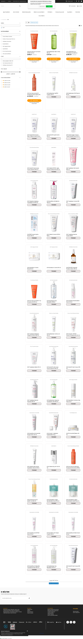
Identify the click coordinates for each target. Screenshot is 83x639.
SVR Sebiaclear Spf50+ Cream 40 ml (52, 94)
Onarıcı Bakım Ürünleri (7, 36)
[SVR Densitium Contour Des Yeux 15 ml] (73, 389)
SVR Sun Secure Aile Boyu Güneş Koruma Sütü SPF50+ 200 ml (73, 467)
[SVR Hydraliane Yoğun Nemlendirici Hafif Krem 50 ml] (73, 489)
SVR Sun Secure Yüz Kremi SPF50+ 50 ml (33, 52)
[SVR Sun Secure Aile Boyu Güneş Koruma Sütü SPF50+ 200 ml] (73, 455)
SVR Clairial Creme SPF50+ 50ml (53, 235)
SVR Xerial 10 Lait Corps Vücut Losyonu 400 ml (52, 367)
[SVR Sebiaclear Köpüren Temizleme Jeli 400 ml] (54, 389)
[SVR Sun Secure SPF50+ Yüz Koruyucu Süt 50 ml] (34, 290)
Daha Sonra (42, 6)
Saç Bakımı (69, 12)
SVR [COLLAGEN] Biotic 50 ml (72, 434)
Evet (49, 6)
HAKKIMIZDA (3, 1)
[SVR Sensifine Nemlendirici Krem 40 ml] (73, 290)
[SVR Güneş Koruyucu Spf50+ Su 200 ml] (34, 489)
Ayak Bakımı (5, 48)
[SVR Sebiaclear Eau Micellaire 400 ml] (54, 555)
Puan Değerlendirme (5, 77)
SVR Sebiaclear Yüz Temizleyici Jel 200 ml (71, 52)
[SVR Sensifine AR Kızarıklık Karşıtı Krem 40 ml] (34, 422)
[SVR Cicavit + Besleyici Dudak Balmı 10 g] (54, 422)
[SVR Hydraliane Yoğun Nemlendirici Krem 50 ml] (54, 489)
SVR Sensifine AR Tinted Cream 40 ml (53, 533)
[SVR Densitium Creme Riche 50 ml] (34, 256)
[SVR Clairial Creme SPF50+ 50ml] (54, 223)
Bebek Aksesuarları (26, 12)
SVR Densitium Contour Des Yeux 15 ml (73, 401)
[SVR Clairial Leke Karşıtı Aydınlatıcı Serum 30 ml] (34, 455)
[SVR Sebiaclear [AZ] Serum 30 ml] (73, 82)
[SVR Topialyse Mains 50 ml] (34, 356)
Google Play (51, 622)
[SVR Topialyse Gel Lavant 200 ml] (73, 157)
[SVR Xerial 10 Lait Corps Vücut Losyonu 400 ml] (54, 356)
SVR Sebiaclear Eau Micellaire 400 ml (51, 566)
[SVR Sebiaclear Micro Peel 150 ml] (54, 40)
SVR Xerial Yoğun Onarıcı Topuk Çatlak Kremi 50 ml (72, 135)
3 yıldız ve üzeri (7, 82)
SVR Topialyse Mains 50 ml (34, 367)
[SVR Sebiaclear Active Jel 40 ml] (54, 323)
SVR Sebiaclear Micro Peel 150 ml (53, 52)
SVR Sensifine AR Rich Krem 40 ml (73, 533)
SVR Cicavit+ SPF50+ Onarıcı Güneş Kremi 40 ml (73, 334)
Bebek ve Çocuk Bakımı (39, 12)
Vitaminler (77, 12)
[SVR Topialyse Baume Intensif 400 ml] (34, 389)
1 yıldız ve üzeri (7, 87)
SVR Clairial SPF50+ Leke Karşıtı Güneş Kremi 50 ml (53, 168)
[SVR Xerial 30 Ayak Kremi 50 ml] (54, 124)
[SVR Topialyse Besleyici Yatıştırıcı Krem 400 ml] (34, 323)
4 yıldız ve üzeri (7, 80)
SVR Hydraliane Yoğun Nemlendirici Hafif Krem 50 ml (73, 500)
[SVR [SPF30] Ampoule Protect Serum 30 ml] (73, 256)
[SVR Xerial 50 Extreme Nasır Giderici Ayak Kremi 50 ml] (34, 124)
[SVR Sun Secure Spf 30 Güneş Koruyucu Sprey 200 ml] (34, 82)
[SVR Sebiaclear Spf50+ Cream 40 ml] (54, 82)
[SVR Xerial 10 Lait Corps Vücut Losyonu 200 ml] (34, 157)
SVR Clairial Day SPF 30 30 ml (53, 467)
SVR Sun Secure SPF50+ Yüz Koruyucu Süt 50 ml (34, 301)
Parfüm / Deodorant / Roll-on (9, 39)
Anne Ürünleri (16, 12)
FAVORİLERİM (73, 6)
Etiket (2, 56)
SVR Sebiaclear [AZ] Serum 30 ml (73, 94)
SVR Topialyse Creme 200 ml (72, 202)
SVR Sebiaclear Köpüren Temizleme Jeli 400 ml (53, 401)
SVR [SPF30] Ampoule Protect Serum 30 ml (71, 268)
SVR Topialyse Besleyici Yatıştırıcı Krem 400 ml (33, 334)
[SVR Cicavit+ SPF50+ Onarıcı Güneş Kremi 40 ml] (73, 323)
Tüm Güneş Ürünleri (8, 63)
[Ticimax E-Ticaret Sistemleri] (41, 633)
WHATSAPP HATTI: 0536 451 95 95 (19, 1)
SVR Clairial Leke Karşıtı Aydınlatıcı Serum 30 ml (33, 467)
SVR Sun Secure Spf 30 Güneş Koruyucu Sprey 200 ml (34, 94)
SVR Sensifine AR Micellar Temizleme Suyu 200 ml (33, 566)
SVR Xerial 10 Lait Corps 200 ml (73, 566)
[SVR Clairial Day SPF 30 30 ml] (54, 455)
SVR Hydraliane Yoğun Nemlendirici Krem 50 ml (53, 500)
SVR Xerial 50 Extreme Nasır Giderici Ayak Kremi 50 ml (33, 135)
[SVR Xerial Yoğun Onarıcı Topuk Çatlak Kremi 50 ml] (73, 124)
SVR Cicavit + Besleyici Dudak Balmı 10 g (52, 434)
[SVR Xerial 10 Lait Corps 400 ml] (73, 356)
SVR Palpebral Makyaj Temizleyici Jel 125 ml (32, 202)
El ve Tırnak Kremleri (7, 51)
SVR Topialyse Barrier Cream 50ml (71, 235)
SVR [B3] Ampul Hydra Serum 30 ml (32, 235)
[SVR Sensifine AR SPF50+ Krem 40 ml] (34, 522)
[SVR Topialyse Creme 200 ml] (73, 190)
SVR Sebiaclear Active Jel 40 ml (53, 334)
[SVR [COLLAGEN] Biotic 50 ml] (73, 422)
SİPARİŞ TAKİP (70, 1)
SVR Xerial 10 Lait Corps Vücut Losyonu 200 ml (33, 168)
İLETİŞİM (9, 1)
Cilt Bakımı (50, 12)
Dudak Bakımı (5, 44)
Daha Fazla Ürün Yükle (53, 583)
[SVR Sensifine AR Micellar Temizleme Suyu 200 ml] (34, 555)
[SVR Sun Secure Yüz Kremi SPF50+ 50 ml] (34, 40)
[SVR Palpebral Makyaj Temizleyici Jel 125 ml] (34, 190)
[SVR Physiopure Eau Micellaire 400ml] (54, 290)
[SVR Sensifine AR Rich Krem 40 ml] (73, 522)
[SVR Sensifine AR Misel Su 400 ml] (54, 190)
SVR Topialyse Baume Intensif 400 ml (32, 401)
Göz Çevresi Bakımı (7, 53)
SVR (3, 27)
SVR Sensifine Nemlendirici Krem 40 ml (72, 301)
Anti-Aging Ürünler (7, 46)
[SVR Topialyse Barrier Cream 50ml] (73, 223)
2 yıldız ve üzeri (7, 84)
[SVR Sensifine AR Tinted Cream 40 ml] (54, 522)
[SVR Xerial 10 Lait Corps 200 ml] (73, 555)
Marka (2, 23)
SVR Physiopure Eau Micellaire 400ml (52, 301)
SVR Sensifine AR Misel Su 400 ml (53, 202)
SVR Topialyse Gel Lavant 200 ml (72, 168)
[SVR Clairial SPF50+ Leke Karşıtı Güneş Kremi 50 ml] (54, 157)
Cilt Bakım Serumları (7, 41)
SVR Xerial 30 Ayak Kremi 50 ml (53, 135)
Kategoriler (5, 31)
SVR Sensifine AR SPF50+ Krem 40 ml (33, 533)
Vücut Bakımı (41, 15)
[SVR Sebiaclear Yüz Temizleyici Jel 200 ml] (73, 40)
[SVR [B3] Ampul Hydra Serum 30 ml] (34, 223)
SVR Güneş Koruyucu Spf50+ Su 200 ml (32, 500)
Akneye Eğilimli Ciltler (8, 61)
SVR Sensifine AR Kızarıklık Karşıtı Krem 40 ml (33, 434)
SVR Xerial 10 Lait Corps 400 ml (73, 367)
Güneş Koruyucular (59, 12)
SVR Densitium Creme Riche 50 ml (32, 268)
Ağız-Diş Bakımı (6, 12)
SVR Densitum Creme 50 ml (54, 267)
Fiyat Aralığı (4, 69)
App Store (59, 622)
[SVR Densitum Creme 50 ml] (54, 256)
